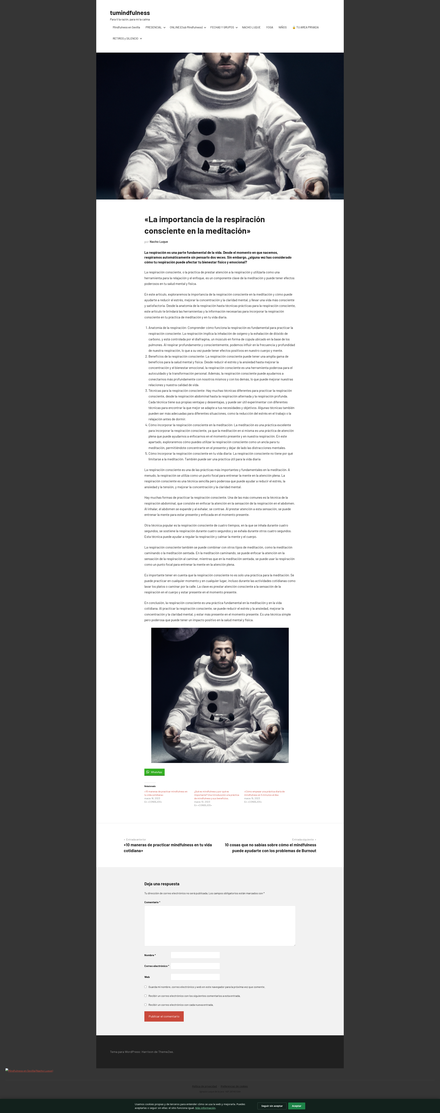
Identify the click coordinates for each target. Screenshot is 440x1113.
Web (147, 976)
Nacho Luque (159, 241)
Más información (205, 1108)
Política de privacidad (204, 1086)
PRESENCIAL (154, 27)
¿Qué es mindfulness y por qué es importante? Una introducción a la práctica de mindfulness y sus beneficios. (216, 795)
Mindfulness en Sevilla (126, 27)
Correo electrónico (156, 965)
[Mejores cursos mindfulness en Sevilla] (29, 1070)
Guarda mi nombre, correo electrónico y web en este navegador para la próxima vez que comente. (206, 986)
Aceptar (296, 1106)
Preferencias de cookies (234, 1086)
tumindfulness (130, 12)
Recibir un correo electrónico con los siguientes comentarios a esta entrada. (194, 995)
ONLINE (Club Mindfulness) (186, 27)
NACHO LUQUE (251, 27)
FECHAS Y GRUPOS (222, 27)
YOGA (269, 27)
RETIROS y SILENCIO (125, 38)
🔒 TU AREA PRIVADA (305, 27)
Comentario (152, 902)
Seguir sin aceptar (272, 1106)
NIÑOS (283, 27)
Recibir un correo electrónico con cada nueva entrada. (180, 1004)
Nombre (150, 955)
